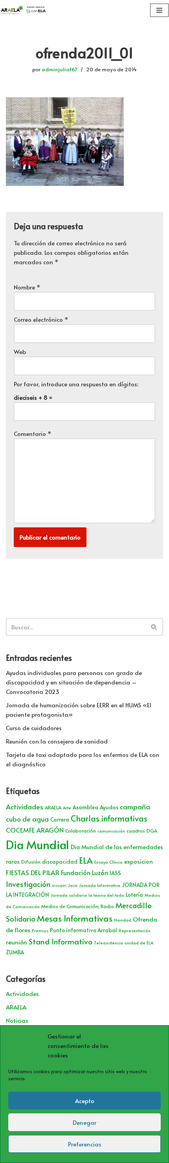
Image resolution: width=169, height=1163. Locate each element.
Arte (67, 808)
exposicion (138, 861)
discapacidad (59, 861)
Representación (135, 930)
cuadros (136, 830)
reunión (16, 942)
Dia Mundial (37, 844)
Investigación (28, 884)
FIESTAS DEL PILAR (32, 872)
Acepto (84, 1100)
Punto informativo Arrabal (83, 930)
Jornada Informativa (99, 885)
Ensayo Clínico (108, 862)
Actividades (24, 806)
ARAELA (53, 807)
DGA (152, 830)
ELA (86, 860)
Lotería (134, 894)
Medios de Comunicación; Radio (77, 906)
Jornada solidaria (69, 895)
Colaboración (80, 830)
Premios (40, 930)
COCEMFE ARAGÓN (35, 830)
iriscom (59, 885)
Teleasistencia (108, 943)
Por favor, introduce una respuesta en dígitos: (76, 384)
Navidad (122, 920)
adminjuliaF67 (59, 69)
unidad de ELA (139, 943)
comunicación (111, 831)
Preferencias (84, 1144)
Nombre (27, 287)
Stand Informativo (60, 941)
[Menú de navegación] (159, 10)
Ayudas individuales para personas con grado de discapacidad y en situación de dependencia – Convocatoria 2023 (74, 682)
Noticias (17, 1020)
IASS (115, 873)
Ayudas (109, 807)
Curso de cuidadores (34, 727)
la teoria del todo (106, 895)
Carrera (59, 819)
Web (20, 351)
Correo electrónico (41, 319)
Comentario (32, 433)
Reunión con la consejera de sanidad (57, 741)
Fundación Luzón (84, 872)
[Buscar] (154, 627)
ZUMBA (15, 952)
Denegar (84, 1122)
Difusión (30, 862)
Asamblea (85, 807)
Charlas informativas (109, 818)
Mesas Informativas (74, 918)
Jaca (72, 885)
